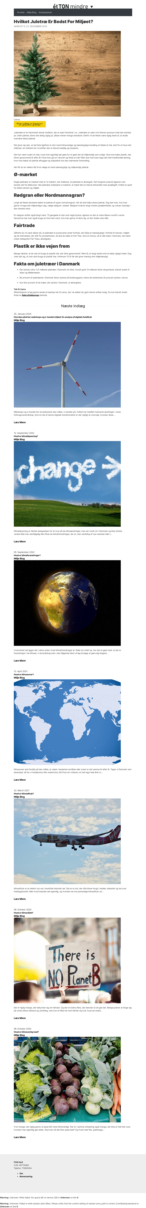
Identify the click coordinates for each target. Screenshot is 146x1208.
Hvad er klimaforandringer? (27, 555)
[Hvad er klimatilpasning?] (73, 484)
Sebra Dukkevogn (30, 295)
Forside (21, 12)
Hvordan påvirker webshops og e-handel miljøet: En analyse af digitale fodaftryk (53, 317)
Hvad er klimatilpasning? (26, 436)
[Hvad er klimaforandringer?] (73, 603)
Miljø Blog (31, 12)
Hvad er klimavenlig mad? (26, 1032)
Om (21, 1173)
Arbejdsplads (45, 12)
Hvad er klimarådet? (23, 912)
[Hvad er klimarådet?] (73, 960)
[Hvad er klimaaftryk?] (73, 841)
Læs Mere (20, 422)
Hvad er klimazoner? (24, 674)
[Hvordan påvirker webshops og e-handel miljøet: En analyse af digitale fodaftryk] (73, 365)
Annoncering (26, 1176)
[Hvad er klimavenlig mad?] (73, 1079)
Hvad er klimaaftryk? (24, 793)
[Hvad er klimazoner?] (73, 722)
